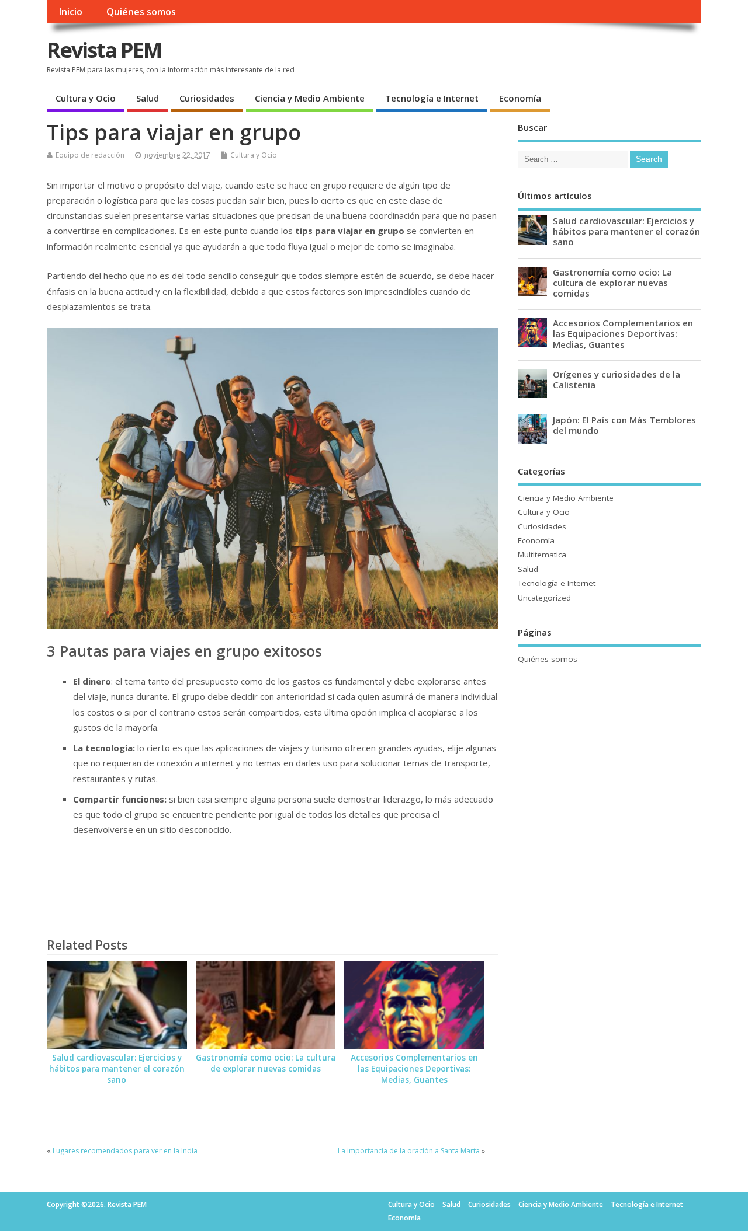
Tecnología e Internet (432, 98)
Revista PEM (104, 50)
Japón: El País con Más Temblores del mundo (624, 425)
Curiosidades (206, 98)
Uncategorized (544, 597)
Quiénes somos (141, 11)
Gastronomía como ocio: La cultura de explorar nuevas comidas (265, 1063)
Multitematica (542, 554)
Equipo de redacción (90, 155)
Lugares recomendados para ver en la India (125, 1151)
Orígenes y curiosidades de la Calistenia (616, 379)
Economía (520, 98)
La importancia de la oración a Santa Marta (409, 1151)
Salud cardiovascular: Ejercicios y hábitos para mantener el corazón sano (117, 1068)
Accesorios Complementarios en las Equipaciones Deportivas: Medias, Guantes (414, 1068)
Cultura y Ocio (86, 98)
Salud (147, 98)
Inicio (70, 11)
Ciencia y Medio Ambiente (310, 98)
